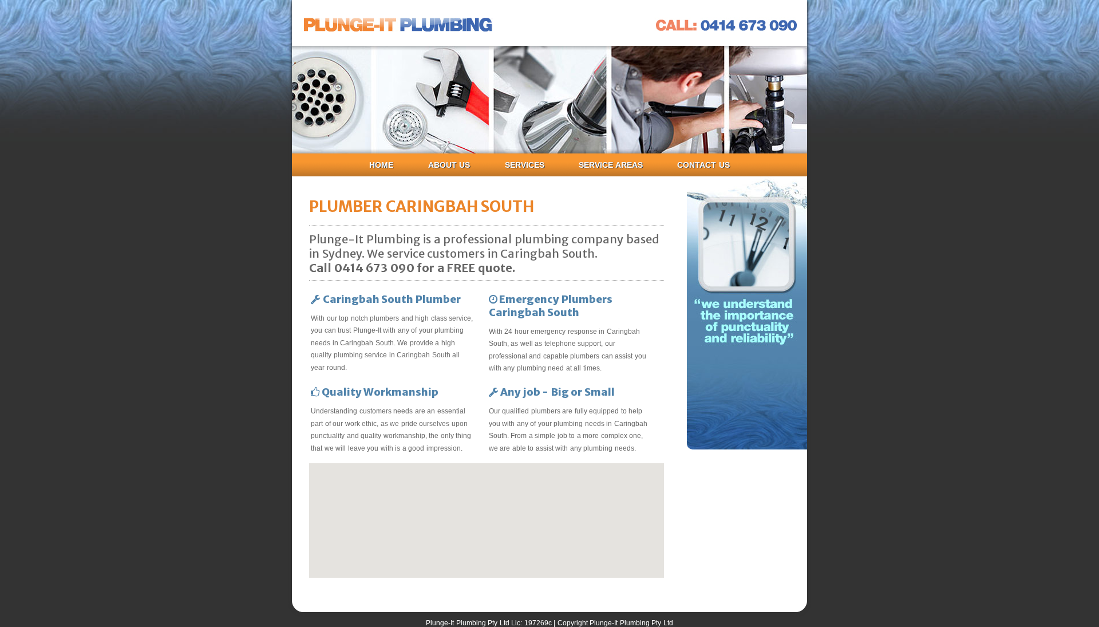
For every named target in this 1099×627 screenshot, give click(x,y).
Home (381, 164)
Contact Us (703, 164)
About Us (449, 164)
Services (524, 164)
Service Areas (611, 164)
